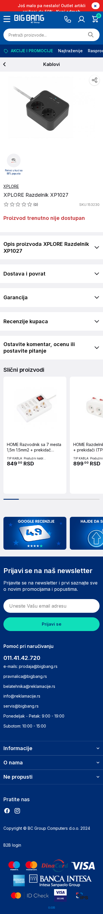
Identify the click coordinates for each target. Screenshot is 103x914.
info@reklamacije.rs (21, 696)
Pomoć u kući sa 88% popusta (14, 172)
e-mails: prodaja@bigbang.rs (30, 666)
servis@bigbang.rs (21, 706)
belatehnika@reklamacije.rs (29, 686)
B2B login (12, 845)
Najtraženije (70, 50)
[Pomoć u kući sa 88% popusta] (13, 160)
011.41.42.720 (21, 657)
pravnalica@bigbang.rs (25, 676)
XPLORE (11, 186)
